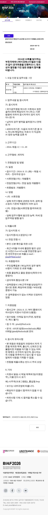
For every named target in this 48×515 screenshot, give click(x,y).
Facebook (12, 489)
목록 (37, 427)
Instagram (5, 489)
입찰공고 (17, 20)
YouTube (25, 489)
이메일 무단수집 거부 (34, 473)
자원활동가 (28, 20)
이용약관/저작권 (8, 473)
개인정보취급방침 (20, 473)
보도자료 (39, 20)
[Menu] (43, 8)
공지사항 (7, 20)
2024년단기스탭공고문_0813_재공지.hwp (25, 417)
